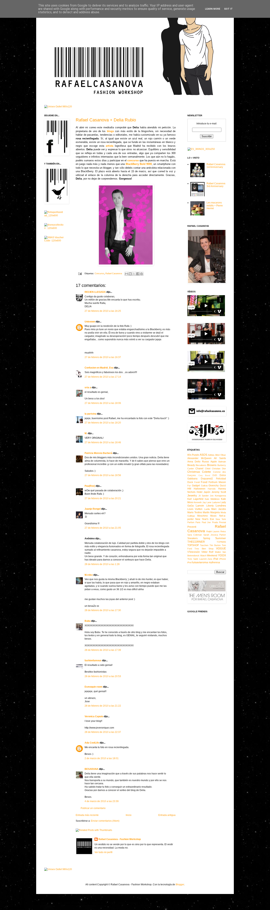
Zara (210, 559)
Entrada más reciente (87, 815)
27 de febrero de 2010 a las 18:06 (103, 403)
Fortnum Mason (217, 482)
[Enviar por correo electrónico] (126, 274)
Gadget (196, 485)
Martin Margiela (211, 512)
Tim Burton (215, 545)
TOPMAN (221, 542)
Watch (203, 555)
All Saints (220, 458)
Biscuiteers (201, 465)
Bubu (88, 621)
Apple (214, 461)
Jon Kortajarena (218, 495)
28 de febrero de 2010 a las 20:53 (103, 676)
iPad (215, 559)
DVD (214, 475)
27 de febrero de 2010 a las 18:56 (103, 475)
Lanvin (200, 505)
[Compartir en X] (134, 274)
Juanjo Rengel (93, 508)
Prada (215, 522)
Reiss (223, 531)
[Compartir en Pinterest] (141, 274)
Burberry (221, 465)
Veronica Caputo (94, 716)
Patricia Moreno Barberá (98, 453)
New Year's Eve (204, 519)
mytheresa (214, 562)
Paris (197, 522)
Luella (207, 509)
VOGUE (221, 548)
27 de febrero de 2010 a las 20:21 (103, 498)
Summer (220, 538)
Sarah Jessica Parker (214, 535)
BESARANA (91, 769)
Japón (207, 492)
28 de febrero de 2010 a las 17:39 (103, 650)
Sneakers (192, 538)
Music (213, 515)
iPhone (222, 559)
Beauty (191, 465)
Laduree (216, 502)
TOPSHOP (193, 545)
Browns (211, 465)
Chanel (199, 468)
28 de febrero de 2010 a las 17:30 (103, 610)
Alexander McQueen (199, 458)
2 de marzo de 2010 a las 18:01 (102, 758)
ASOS (203, 454)
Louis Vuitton (194, 509)
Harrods (212, 489)
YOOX (222, 555)
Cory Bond (204, 475)
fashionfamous (93, 660)
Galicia (204, 485)
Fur (189, 485)
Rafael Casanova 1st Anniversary (216, 165)
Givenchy (214, 485)
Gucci (223, 485)
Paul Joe (206, 522)
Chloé (208, 468)
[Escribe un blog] (130, 274)
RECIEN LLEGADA (95, 292)
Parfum (190, 522)
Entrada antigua (167, 815)
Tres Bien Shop (203, 548)
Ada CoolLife (92, 742)
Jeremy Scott (218, 492)
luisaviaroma (200, 562)
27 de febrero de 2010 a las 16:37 (103, 357)
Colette (206, 471)
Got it (228, 9)
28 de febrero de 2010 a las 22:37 (103, 732)
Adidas (211, 455)
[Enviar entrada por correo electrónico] (79, 273)
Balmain (222, 461)
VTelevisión (193, 552)
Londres (221, 505)
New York (221, 519)
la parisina (90, 413)
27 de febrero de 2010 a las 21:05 (103, 527)
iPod (189, 562)
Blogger (180, 884)
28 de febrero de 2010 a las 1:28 (102, 564)
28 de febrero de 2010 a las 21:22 (103, 705)
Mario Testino (194, 512)
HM (189, 488)
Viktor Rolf (207, 552)
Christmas (193, 471)
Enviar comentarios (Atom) (105, 820)
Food (204, 482)
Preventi (191, 526)
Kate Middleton (212, 499)
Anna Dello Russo (198, 461)
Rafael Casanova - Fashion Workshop (119, 839)
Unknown (90, 321)
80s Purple (193, 455)
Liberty (210, 505)
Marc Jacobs (218, 509)
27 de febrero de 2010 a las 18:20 (103, 422)
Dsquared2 (207, 478)
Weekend (212, 555)
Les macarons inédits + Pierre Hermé (215, 205)
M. (86, 433)
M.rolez (89, 575)
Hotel (199, 492)
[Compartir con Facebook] (138, 274)
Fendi (197, 482)
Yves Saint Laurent (197, 559)
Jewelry (192, 495)
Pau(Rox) (90, 486)
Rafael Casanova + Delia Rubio (106, 119)
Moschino (202, 515)
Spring (206, 538)
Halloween (199, 488)
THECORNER (196, 541)
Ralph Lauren (213, 531)
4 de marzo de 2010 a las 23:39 (102, 801)
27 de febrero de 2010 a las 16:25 (103, 311)
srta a (88, 387)
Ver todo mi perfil (103, 852)
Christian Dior (219, 468)
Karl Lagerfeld (195, 499)
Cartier (190, 468)
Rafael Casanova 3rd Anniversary (216, 185)
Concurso (99, 273)
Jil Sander (203, 495)
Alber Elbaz (220, 455)
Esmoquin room (93, 686)
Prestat (222, 522)
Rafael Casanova (113, 273)
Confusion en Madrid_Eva (99, 367)
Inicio (128, 815)
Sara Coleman (194, 535)
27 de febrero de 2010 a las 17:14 (103, 376)
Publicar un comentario (93, 808)
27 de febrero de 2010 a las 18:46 (103, 442)
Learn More (212, 9)
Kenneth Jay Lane (202, 502)
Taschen (204, 545)
